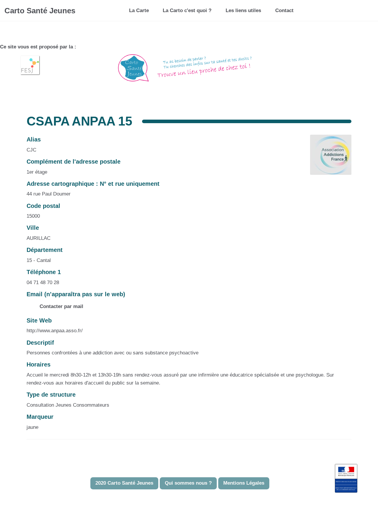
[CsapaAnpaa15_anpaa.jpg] (327, 158)
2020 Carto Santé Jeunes (124, 483)
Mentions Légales (243, 483)
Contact (284, 10)
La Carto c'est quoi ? (187, 10)
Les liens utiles (243, 10)
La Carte (139, 10)
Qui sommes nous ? (188, 483)
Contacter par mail (60, 306)
